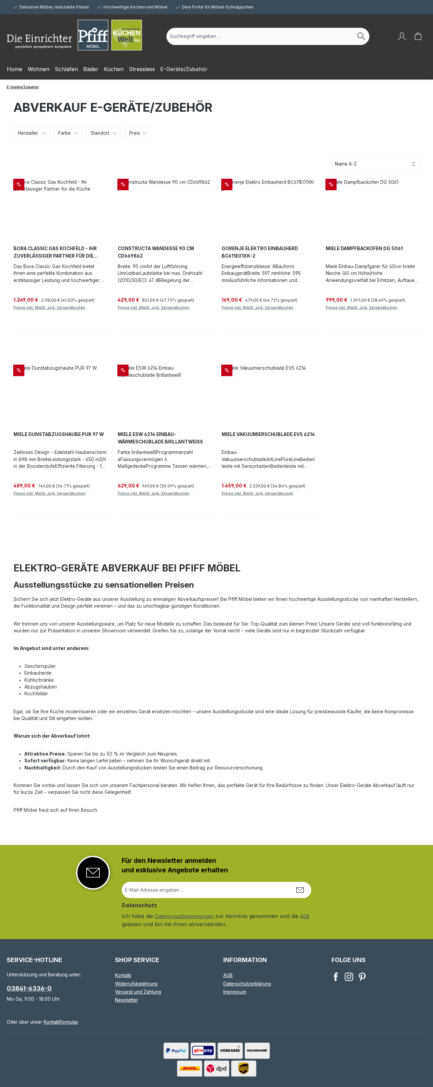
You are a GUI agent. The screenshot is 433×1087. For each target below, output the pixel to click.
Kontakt (123, 975)
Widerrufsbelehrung (136, 983)
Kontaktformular (61, 1022)
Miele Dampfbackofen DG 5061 (364, 248)
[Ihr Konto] (402, 36)
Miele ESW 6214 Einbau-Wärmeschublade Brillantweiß (160, 438)
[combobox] (260, 36)
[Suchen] (361, 36)
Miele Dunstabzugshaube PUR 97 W (59, 434)
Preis (134, 133)
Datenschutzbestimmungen (184, 916)
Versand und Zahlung (138, 992)
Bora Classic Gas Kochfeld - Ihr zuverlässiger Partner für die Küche (55, 253)
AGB (305, 916)
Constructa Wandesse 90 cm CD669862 (156, 252)
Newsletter (126, 1000)
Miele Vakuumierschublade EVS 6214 (268, 434)
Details (95, 321)
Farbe (64, 133)
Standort (100, 133)
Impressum (234, 992)
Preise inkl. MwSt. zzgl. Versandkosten (49, 307)
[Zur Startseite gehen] (74, 35)
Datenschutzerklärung (247, 983)
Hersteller (28, 133)
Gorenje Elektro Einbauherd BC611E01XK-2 (260, 252)
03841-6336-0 (29, 988)
